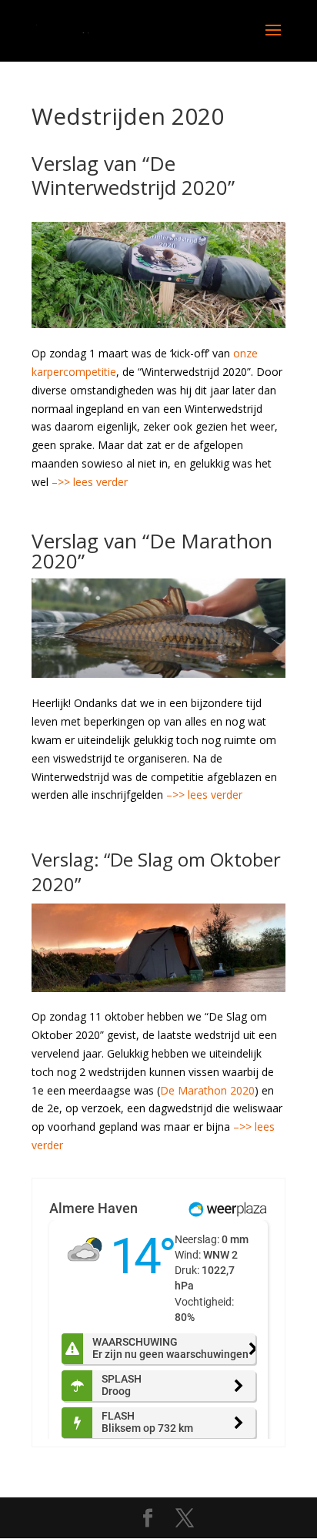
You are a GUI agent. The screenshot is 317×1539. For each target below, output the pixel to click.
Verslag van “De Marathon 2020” (152, 551)
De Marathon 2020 (207, 1090)
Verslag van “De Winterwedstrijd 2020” (133, 175)
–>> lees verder (90, 481)
